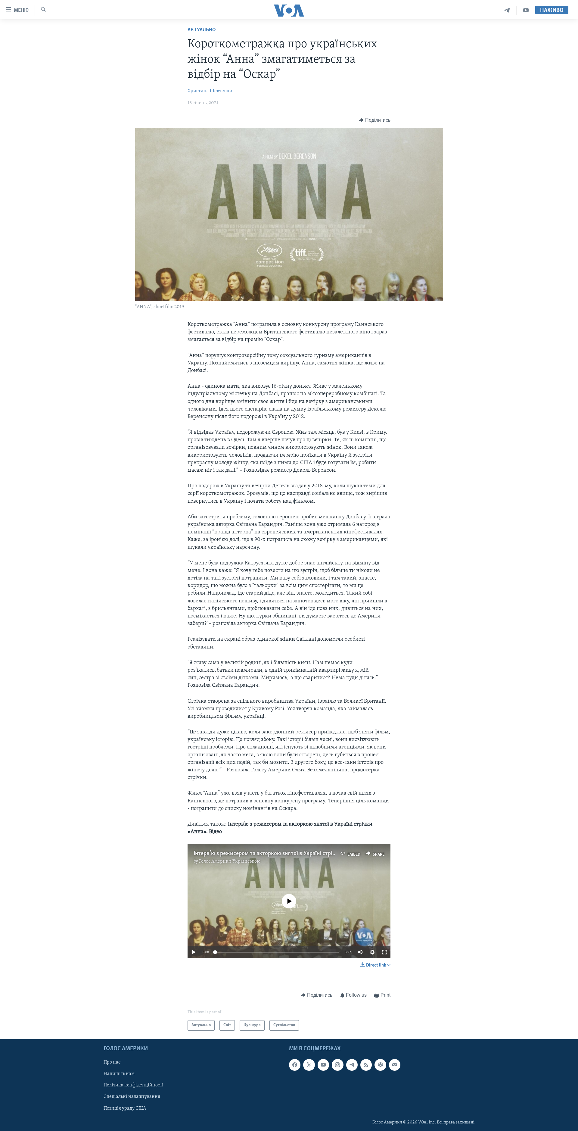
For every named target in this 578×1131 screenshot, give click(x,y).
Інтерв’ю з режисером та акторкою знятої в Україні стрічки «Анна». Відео (284, 854)
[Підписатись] (394, 1064)
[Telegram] (507, 10)
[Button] (374, 120)
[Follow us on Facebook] (294, 1064)
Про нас (112, 1062)
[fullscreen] (384, 952)
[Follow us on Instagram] (337, 1064)
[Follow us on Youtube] (323, 1064)
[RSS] (366, 1064)
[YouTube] (526, 10)
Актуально (202, 30)
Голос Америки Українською (229, 861)
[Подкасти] (380, 1064)
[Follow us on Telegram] (352, 1064)
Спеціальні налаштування (132, 1096)
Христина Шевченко (210, 91)
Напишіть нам (119, 1073)
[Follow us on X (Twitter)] (309, 1064)
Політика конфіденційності (133, 1085)
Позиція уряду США (125, 1108)
